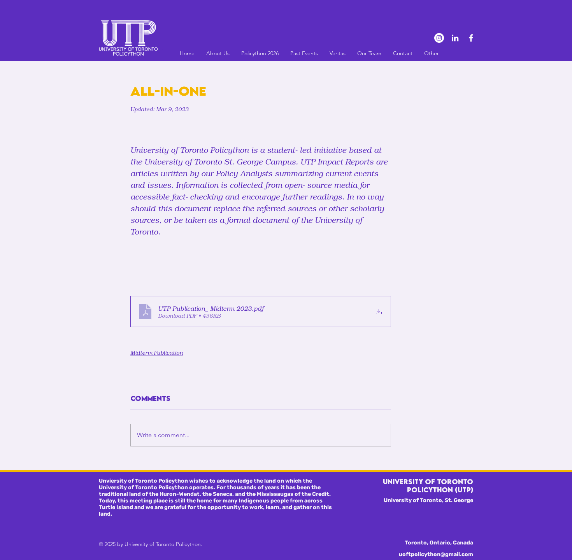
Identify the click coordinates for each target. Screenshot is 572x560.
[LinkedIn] (455, 38)
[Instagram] (439, 38)
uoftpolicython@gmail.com (436, 554)
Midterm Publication (156, 352)
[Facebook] (471, 38)
